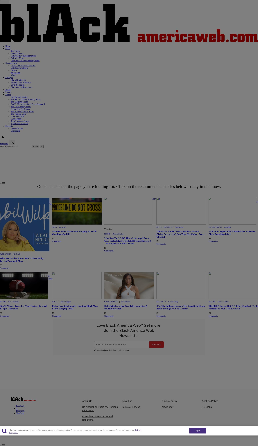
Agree (198, 431)
